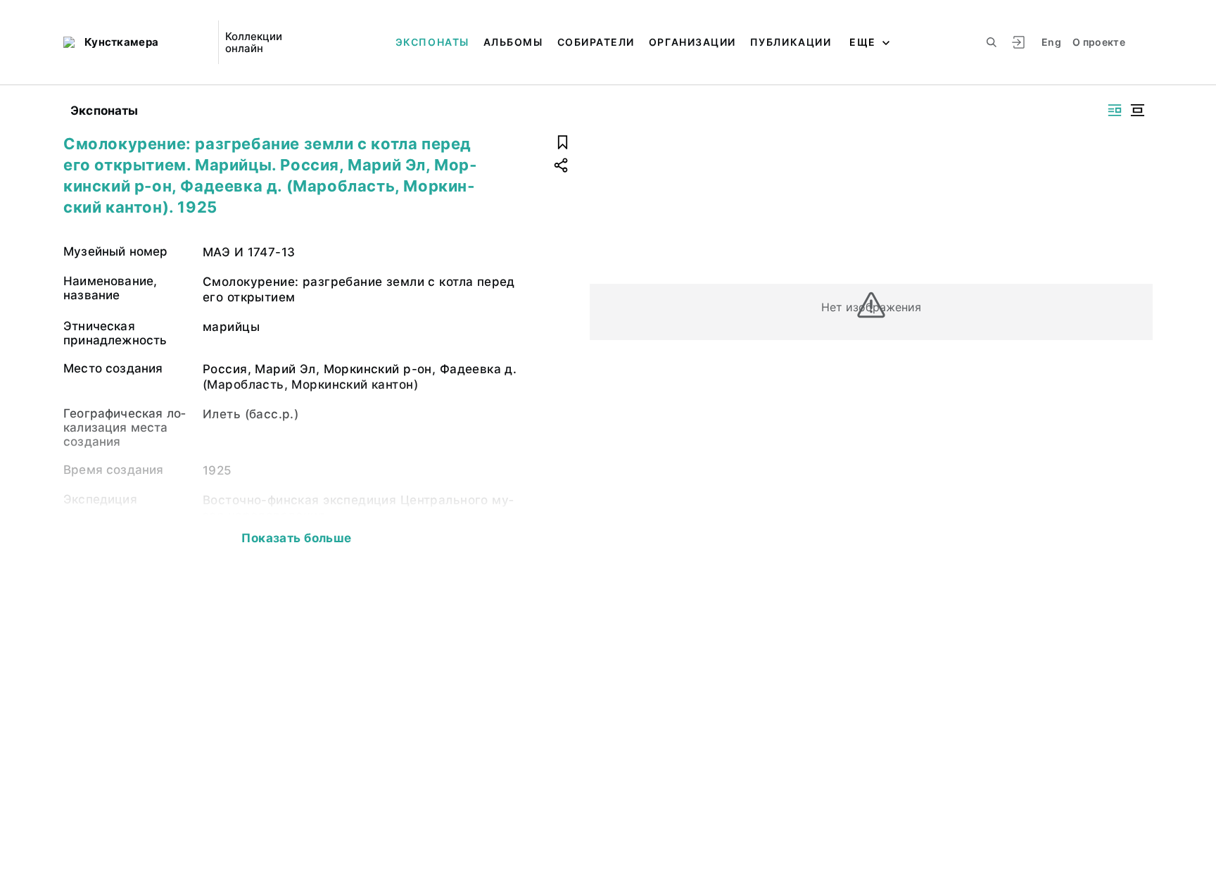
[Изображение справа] (1114, 110)
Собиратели (596, 42)
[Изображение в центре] (1137, 110)
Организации (692, 42)
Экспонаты (432, 42)
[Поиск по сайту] (991, 42)
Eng (1051, 42)
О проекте (1098, 42)
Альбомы (513, 42)
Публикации (790, 42)
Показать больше (296, 538)
